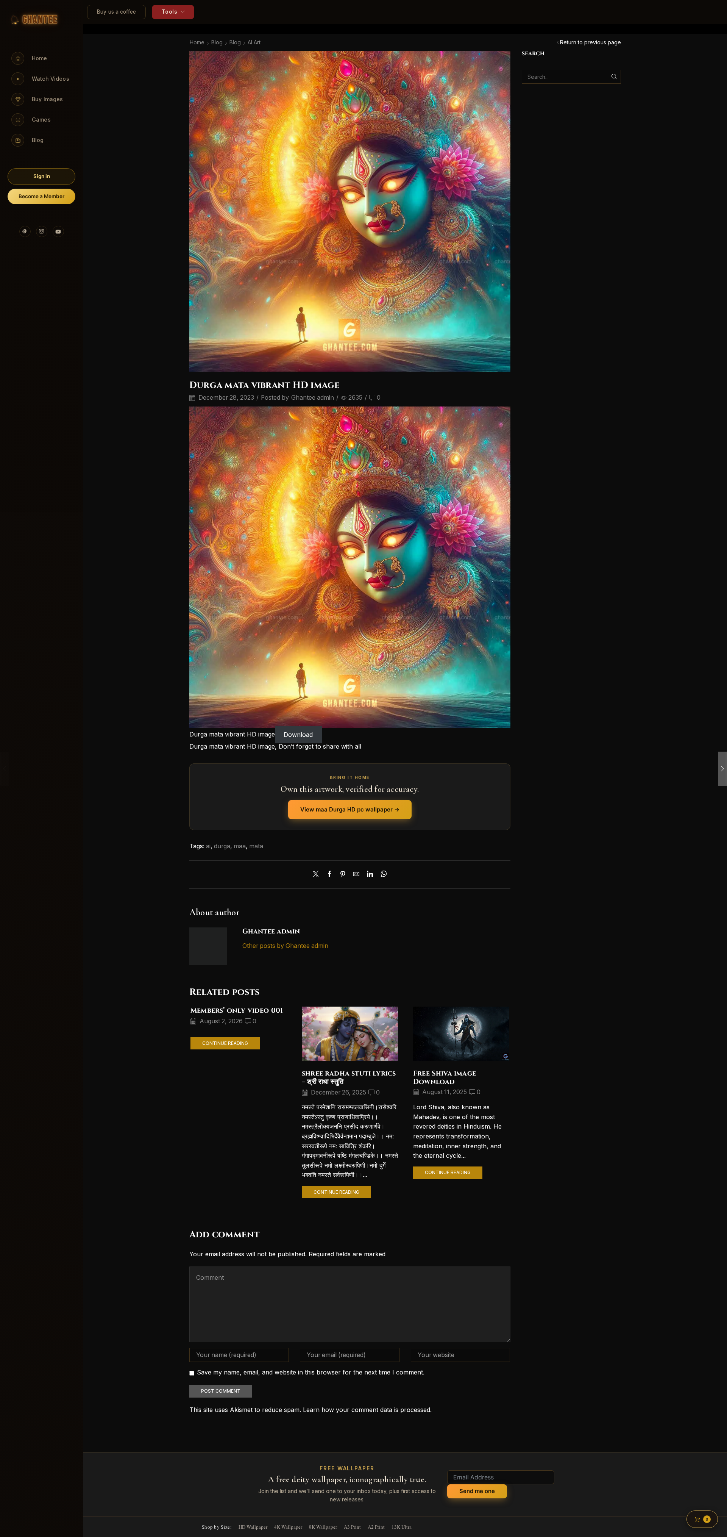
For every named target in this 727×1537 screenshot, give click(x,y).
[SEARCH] (614, 77)
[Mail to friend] (356, 874)
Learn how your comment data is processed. (367, 1409)
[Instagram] (41, 231)
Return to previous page (590, 42)
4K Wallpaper (288, 1526)
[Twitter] (318, 874)
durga (222, 846)
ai (208, 846)
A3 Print (352, 1526)
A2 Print (376, 1526)
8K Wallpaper (323, 1526)
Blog (217, 42)
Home (197, 42)
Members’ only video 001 (236, 1010)
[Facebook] (329, 874)
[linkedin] (370, 874)
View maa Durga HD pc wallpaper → (349, 809)
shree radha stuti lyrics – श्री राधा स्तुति (349, 1078)
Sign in (41, 176)
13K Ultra (402, 1526)
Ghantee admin (312, 397)
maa (240, 846)
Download (298, 734)
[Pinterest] (25, 231)
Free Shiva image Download (444, 1078)
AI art (254, 42)
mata (256, 846)
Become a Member (41, 196)
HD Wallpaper (253, 1526)
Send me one (477, 1491)
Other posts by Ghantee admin (285, 945)
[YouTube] (58, 231)
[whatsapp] (382, 874)
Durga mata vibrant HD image (232, 734)
